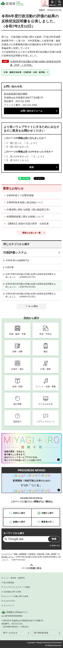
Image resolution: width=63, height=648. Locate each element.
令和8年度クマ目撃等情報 (20, 195)
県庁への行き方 (10, 633)
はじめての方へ (10, 601)
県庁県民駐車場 (41, 633)
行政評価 (9, 267)
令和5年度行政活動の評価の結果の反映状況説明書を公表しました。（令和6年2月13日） (30, 295)
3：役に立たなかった (17, 146)
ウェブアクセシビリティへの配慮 (17, 587)
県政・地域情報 (20, 554)
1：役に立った (14, 143)
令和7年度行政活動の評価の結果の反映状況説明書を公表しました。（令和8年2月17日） (30, 275)
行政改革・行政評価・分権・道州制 (42, 554)
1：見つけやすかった (17, 156)
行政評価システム (15, 252)
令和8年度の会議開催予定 (17, 260)
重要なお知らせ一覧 (31, 233)
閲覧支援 (52, 3)
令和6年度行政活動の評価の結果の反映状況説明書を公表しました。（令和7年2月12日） (30, 285)
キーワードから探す (13, 533)
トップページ (6, 554)
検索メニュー (59, 3)
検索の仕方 (56, 545)
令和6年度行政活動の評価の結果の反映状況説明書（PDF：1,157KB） (35, 63)
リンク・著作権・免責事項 (14, 578)
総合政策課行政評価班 (15, 94)
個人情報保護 (9, 583)
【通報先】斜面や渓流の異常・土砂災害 (28, 223)
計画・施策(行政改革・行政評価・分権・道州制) (24, 72)
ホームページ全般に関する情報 (16, 596)
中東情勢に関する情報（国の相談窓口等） (29, 209)
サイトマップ (9, 605)
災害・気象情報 (45, 3)
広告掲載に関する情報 (12, 592)
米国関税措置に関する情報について (25, 216)
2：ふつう (32, 143)
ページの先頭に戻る (31, 568)
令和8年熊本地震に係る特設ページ (25, 202)
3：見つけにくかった (17, 160)
